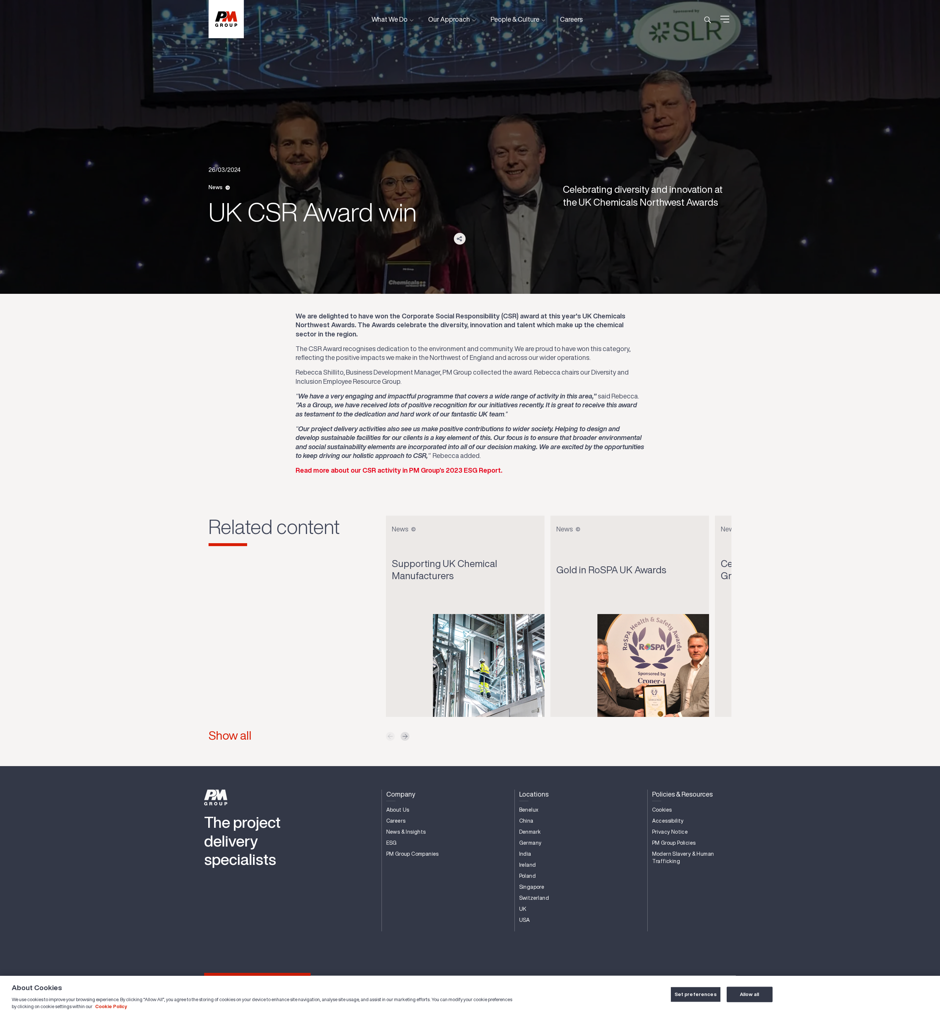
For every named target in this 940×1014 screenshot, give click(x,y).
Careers (571, 19)
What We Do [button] (390, 19)
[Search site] (707, 19)
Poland (527, 876)
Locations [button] (534, 794)
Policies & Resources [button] (682, 794)
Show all (230, 735)
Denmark (530, 832)
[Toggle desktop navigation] (724, 19)
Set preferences (696, 994)
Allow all (749, 994)
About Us (397, 809)
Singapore (532, 887)
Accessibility (668, 820)
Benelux (529, 809)
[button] (405, 736)
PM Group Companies (412, 854)
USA (524, 920)
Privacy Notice (670, 832)
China (526, 820)
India (525, 854)
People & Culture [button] (515, 19)
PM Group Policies (674, 843)
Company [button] (400, 794)
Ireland (527, 865)
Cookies (662, 809)
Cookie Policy (111, 1006)
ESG (391, 843)
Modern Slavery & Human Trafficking (683, 857)
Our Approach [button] (449, 19)
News (216, 187)
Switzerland (534, 898)
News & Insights (406, 832)
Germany (530, 843)
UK (523, 909)
